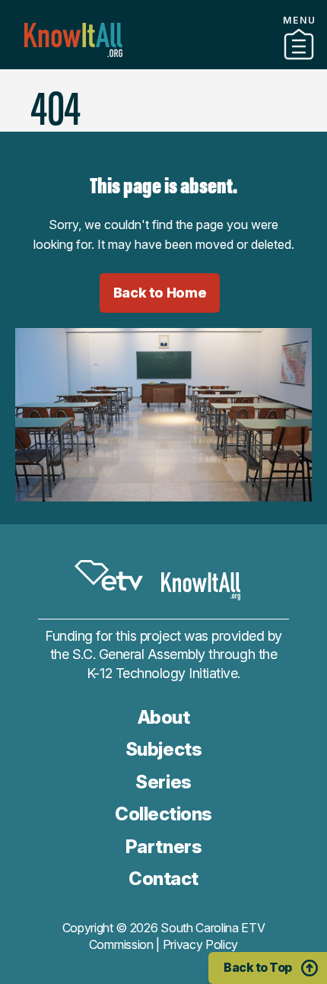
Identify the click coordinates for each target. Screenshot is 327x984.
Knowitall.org (73, 40)
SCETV (109, 575)
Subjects (163, 749)
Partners (163, 63)
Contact (163, 83)
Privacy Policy (201, 944)
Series (163, 782)
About (164, 717)
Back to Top (258, 967)
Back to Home (160, 293)
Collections (163, 814)
